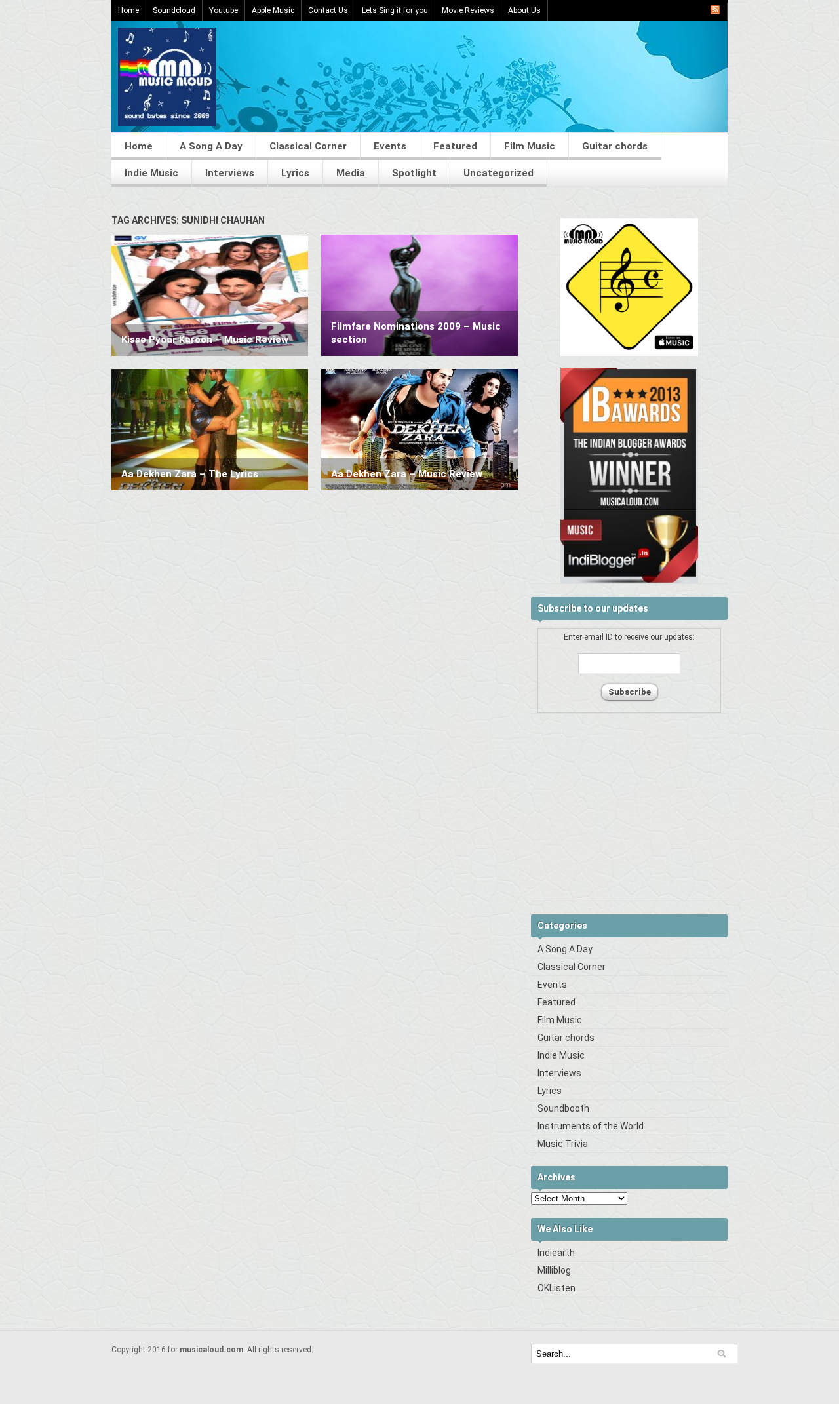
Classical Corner (308, 146)
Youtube (223, 10)
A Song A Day (211, 146)
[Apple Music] (629, 353)
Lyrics (295, 173)
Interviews (229, 173)
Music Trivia (562, 1144)
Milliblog (554, 1270)
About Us (524, 10)
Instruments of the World (590, 1126)
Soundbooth (563, 1108)
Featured (455, 146)
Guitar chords (615, 146)
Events (390, 146)
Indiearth (556, 1252)
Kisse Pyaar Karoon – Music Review (204, 339)
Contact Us (328, 10)
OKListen (556, 1288)
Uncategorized (498, 173)
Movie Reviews (468, 10)
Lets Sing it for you (395, 10)
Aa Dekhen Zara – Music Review (406, 474)
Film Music (529, 146)
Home (128, 10)
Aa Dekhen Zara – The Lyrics (189, 474)
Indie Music (151, 173)
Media (350, 173)
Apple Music (273, 10)
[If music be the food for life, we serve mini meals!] (167, 122)
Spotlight (414, 173)
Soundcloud (174, 10)
